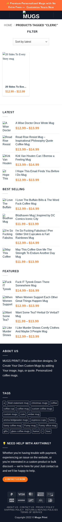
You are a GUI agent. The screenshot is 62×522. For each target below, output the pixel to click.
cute (22, 414)
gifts (6, 431)
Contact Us (27, 507)
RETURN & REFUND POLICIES (41, 510)
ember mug (33, 414)
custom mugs (10, 414)
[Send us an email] (20, 384)
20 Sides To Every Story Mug (16, 86)
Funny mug (29, 425)
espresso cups (38, 420)
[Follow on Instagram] (10, 384)
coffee (54, 403)
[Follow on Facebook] (5, 384)
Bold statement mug (18, 403)
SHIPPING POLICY (14, 510)
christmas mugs (40, 403)
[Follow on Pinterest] (25, 384)
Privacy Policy (45, 507)
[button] (5, 15)
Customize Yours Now (40, 7)
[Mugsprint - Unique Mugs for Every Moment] (31, 15)
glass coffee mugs (20, 431)
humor (36, 431)
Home (8, 25)
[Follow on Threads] (15, 384)
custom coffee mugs (42, 408)
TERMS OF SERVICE (31, 512)
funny (52, 420)
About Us (12, 507)
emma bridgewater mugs (16, 420)
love (48, 431)
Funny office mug (47, 425)
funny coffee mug (12, 425)
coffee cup (9, 408)
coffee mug (23, 408)
